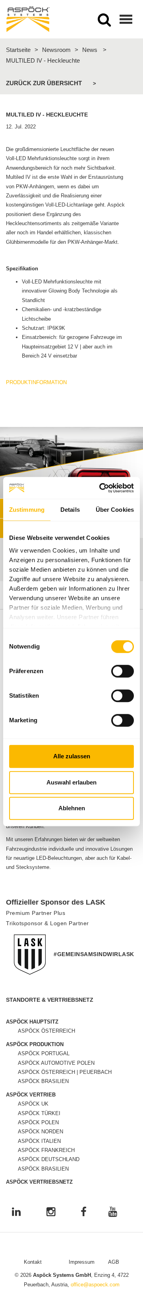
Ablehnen (71, 808)
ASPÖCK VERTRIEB (31, 1095)
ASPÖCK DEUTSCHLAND (48, 1159)
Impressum (82, 1262)
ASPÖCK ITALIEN (39, 1141)
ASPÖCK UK (33, 1104)
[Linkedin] (16, 1212)
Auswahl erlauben (71, 782)
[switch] (122, 671)
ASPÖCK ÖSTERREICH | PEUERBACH (65, 1072)
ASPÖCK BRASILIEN (43, 1081)
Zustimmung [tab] (26, 509)
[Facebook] (84, 1212)
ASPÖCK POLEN (38, 1122)
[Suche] (104, 22)
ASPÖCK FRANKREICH (46, 1150)
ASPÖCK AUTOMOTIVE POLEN (56, 1063)
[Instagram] (50, 1212)
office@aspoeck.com (95, 1285)
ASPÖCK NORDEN (40, 1132)
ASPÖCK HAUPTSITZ (32, 1022)
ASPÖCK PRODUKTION (35, 1044)
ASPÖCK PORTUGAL (44, 1053)
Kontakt (33, 1262)
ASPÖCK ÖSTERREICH (46, 1031)
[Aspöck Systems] (28, 19)
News (89, 49)
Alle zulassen (71, 756)
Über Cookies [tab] (115, 509)
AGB (113, 1262)
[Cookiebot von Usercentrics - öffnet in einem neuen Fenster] (101, 488)
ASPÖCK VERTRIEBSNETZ (39, 1182)
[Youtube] (112, 1212)
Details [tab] (70, 509)
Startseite (18, 49)
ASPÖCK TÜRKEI (39, 1113)
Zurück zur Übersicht (44, 83)
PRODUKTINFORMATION (36, 382)
